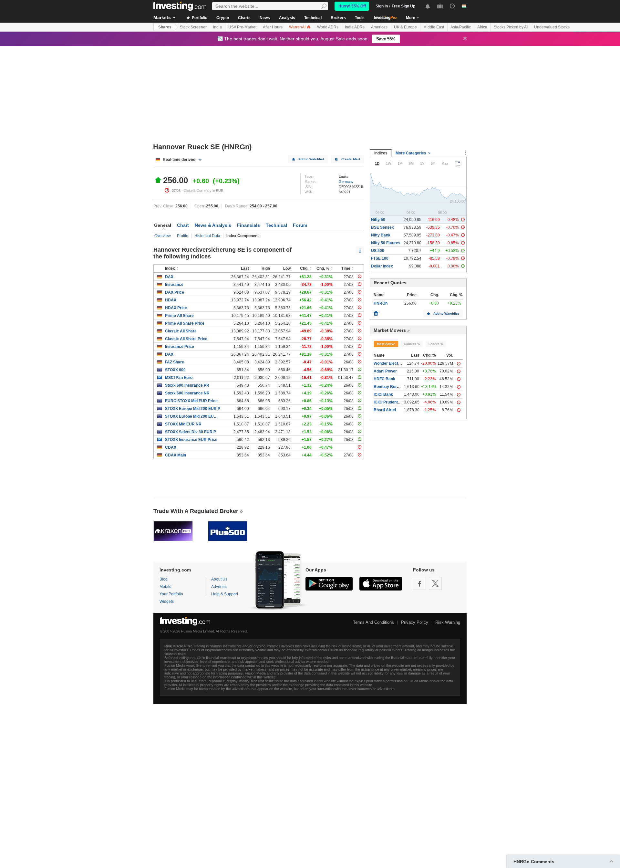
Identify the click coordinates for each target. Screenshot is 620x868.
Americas (379, 27)
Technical (313, 18)
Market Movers (390, 330)
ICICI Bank (383, 394)
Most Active (386, 344)
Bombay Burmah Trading (396, 386)
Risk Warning (447, 622)
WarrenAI (297, 27)
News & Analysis (213, 225)
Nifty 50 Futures (385, 243)
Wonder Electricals (391, 363)
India (217, 27)
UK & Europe (405, 27)
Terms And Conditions (373, 622)
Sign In (382, 6)
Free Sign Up (403, 6)
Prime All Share (179, 315)
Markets (162, 17)
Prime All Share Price (184, 323)
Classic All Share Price (186, 339)
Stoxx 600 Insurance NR (187, 393)
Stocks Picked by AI (511, 27)
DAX (169, 277)
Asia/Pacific (460, 27)
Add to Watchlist (311, 159)
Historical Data (207, 236)
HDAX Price (176, 308)
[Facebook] (419, 583)
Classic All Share (181, 331)
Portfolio (199, 18)
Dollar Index (382, 266)
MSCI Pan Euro (178, 377)
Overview (162, 236)
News (265, 18)
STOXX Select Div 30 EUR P (190, 432)
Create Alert (350, 159)
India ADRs (355, 27)
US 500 (377, 250)
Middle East (433, 27)
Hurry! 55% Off (352, 6)
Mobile (165, 586)
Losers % (436, 344)
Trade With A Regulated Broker (195, 511)
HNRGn (381, 303)
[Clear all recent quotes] (376, 311)
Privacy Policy (414, 622)
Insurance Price (179, 346)
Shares (164, 27)
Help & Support (224, 594)
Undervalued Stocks (552, 27)
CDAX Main (175, 455)
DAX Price (174, 292)
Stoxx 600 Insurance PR (187, 385)
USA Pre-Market (242, 27)
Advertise (219, 586)
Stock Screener (193, 27)
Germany (346, 181)
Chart (183, 225)
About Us (219, 579)
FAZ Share (174, 362)
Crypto (222, 18)
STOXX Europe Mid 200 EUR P (192, 408)
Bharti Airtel (385, 410)
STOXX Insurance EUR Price (191, 439)
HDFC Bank (384, 379)
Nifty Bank (380, 235)
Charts (244, 18)
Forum (300, 225)
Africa (482, 27)
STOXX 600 (175, 370)
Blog (164, 579)
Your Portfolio (171, 594)
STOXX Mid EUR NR (183, 424)
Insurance (174, 284)
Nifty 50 (378, 219)
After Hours (273, 27)
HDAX (170, 300)
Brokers (338, 18)
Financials (248, 225)
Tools (360, 18)
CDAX (170, 447)
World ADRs (327, 27)
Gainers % (412, 344)
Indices (381, 153)
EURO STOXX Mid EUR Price (191, 401)
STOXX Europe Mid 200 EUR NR (192, 416)
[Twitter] (435, 583)
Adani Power (385, 371)
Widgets (167, 601)
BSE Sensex (382, 227)
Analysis (287, 18)
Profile (182, 236)
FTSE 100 (379, 258)
